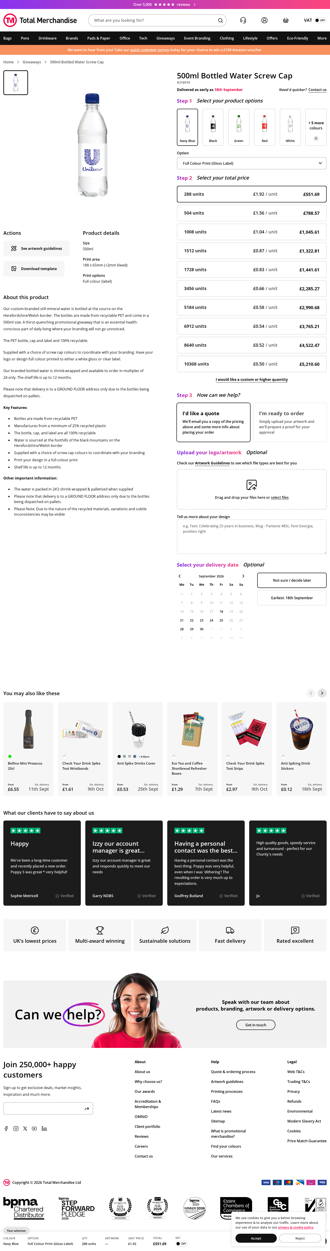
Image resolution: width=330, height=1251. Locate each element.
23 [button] (201, 620)
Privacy (293, 1091)
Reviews (142, 1136)
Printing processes (227, 1091)
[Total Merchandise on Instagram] (16, 1128)
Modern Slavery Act (304, 1121)
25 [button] (221, 620)
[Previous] (310, 693)
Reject (300, 1238)
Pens (25, 38)
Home (8, 62)
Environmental (299, 1111)
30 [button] (201, 629)
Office (125, 38)
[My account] (264, 20)
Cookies (294, 1131)
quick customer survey (149, 49)
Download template (39, 268)
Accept (256, 1238)
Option (183, 153)
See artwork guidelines (41, 248)
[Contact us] (243, 20)
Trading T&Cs (298, 1081)
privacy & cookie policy (295, 1227)
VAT (308, 20)
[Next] (322, 693)
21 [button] (182, 620)
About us (142, 1071)
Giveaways (165, 38)
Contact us (317, 89)
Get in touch (255, 1025)
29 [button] (192, 629)
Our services (222, 1156)
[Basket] (286, 20)
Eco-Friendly (297, 38)
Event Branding (197, 38)
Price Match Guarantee (307, 1140)
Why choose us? (148, 1081)
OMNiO (141, 1116)
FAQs (215, 1101)
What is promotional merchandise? (228, 1134)
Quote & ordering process (233, 1071)
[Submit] (87, 1108)
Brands (72, 38)
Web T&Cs (296, 1071)
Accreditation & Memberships (148, 1104)
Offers (272, 38)
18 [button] (221, 611)
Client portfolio (147, 1126)
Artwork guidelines (227, 1081)
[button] (157, 20)
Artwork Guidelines (212, 463)
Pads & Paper (98, 38)
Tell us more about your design (203, 516)
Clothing (227, 38)
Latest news (221, 1111)
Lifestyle (250, 38)
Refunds (294, 1101)
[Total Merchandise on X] (25, 1129)
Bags (7, 38)
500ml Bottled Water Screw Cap (77, 62)
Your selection (16, 1231)
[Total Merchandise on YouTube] (34, 1128)
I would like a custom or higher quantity (252, 379)
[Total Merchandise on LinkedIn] (44, 1128)
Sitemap (218, 1121)
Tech (143, 38)
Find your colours (226, 1146)
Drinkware (48, 38)
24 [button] (211, 620)
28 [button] (182, 629)
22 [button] (192, 620)
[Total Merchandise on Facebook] (6, 1128)
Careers (141, 1146)
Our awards (145, 1091)
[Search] (220, 20)
